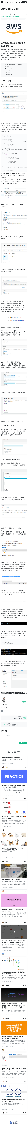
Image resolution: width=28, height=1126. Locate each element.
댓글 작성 (23, 743)
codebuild (15, 18)
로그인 (24, 2)
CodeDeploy (8, 16)
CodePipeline (16, 16)
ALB (3, 16)
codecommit (22, 18)
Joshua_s (3, 14)
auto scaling (4, 18)
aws (10, 18)
